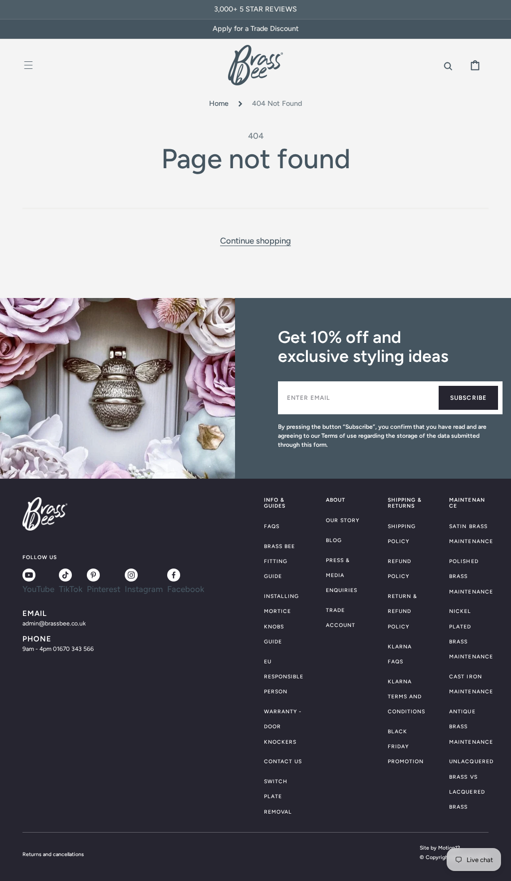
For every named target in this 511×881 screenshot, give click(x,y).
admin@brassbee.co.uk (54, 623)
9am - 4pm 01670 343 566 (58, 648)
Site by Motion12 (440, 848)
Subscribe (468, 397)
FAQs (271, 526)
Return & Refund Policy (402, 611)
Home (219, 103)
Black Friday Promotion (406, 746)
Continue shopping (255, 241)
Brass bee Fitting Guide (279, 561)
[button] (28, 65)
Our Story (342, 520)
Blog (334, 540)
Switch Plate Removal (278, 796)
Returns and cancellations (53, 854)
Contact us (283, 761)
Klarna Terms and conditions (407, 696)
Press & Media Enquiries (341, 575)
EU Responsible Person (284, 676)
